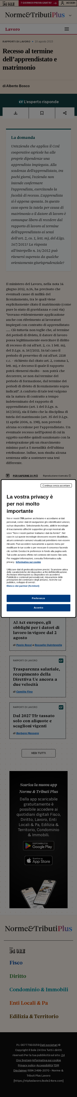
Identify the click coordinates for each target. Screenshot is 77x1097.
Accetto (38, 607)
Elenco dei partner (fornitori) (23, 586)
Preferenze (38, 598)
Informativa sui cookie (28, 562)
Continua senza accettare (56, 485)
